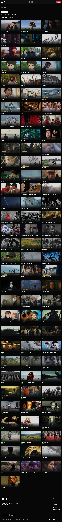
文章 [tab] (11, 18)
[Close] (6, 12)
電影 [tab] (4, 18)
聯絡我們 (55, 504)
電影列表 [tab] (3, 7)
